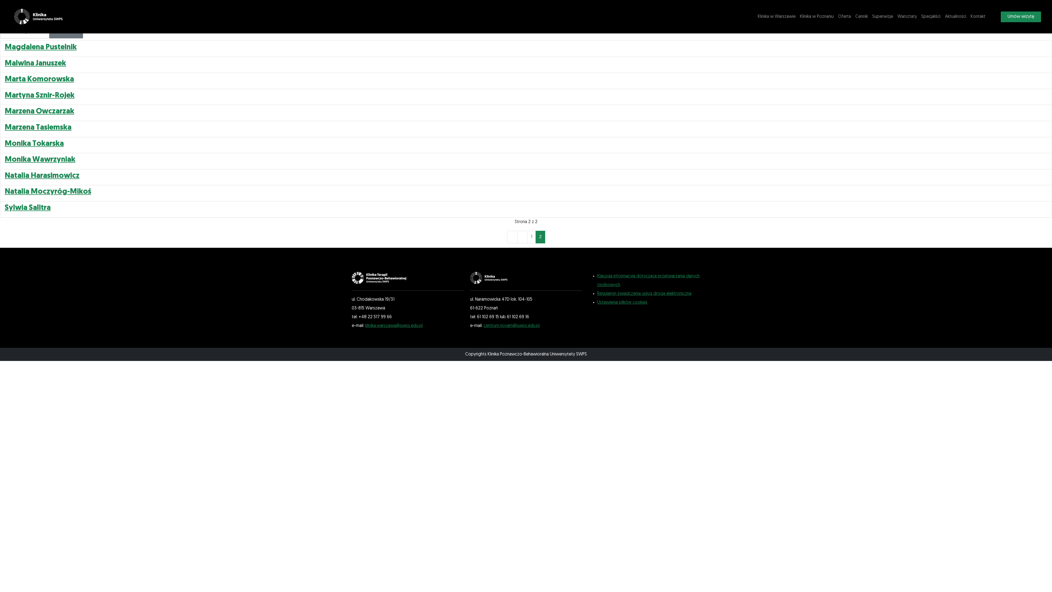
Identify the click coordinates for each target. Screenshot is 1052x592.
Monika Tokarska (34, 144)
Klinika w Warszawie (777, 17)
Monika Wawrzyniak (40, 160)
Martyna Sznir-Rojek (40, 95)
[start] (512, 237)
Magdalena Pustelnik (41, 47)
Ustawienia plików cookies (622, 302)
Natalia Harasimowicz (42, 176)
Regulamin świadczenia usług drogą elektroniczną (644, 294)
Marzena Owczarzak (39, 111)
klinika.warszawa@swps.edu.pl (394, 326)
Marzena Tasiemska (38, 128)
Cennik (861, 17)
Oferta (844, 17)
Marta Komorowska (39, 79)
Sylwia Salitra (28, 208)
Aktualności (955, 17)
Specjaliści (930, 17)
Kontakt (978, 17)
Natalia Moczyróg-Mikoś (48, 192)
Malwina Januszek (35, 63)
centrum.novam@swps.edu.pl (512, 326)
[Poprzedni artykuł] (522, 237)
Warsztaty (907, 17)
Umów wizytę (1021, 17)
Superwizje (882, 17)
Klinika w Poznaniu (817, 17)
